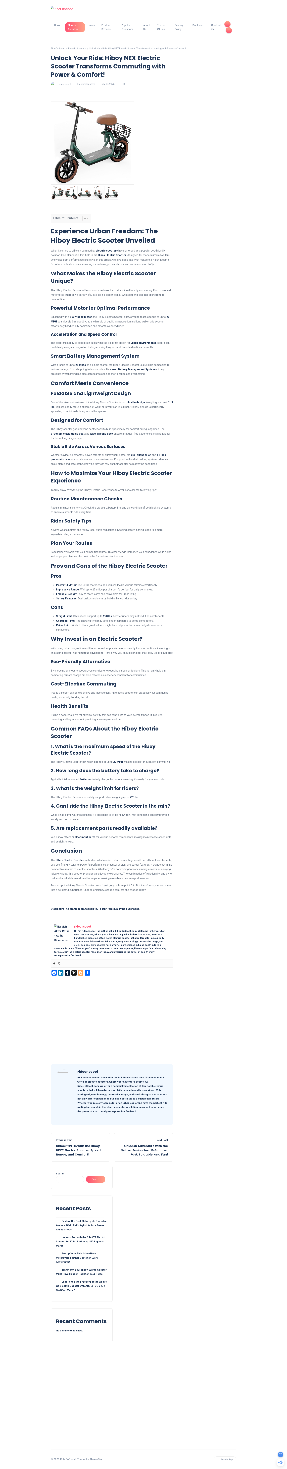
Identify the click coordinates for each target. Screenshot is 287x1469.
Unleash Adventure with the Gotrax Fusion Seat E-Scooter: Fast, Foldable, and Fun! (144, 1150)
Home (57, 25)
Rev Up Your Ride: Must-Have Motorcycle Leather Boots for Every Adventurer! (77, 1257)
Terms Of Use (161, 27)
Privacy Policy (179, 27)
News (92, 25)
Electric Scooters (73, 27)
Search (60, 1173)
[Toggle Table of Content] (84, 218)
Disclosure (198, 25)
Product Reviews (106, 27)
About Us (146, 27)
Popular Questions (127, 27)
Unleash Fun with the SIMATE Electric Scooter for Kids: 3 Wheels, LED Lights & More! (81, 1241)
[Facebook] (54, 963)
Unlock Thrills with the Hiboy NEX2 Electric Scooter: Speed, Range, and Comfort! (78, 1150)
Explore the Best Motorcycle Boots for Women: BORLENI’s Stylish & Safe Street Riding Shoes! (81, 1225)
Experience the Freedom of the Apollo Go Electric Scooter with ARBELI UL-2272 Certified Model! (81, 1286)
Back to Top (227, 1459)
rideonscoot (65, 84)
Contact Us (216, 27)
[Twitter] (58, 963)
